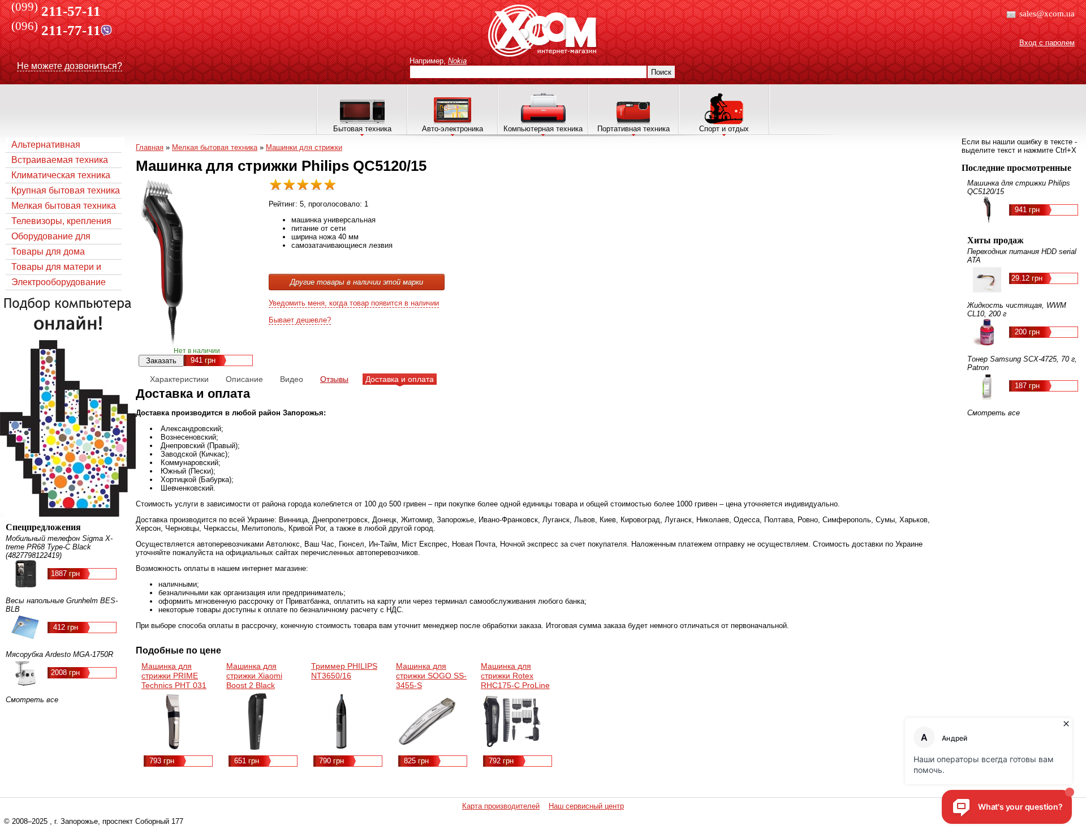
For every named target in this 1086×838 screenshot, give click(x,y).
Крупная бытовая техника (65, 190)
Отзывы (334, 379)
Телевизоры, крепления (61, 221)
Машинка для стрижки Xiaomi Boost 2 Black (254, 675)
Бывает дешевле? (300, 320)
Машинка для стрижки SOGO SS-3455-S (431, 675)
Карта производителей (501, 806)
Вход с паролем (1047, 42)
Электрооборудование (58, 282)
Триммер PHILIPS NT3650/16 (344, 670)
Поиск (661, 72)
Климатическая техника (60, 175)
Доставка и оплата (399, 379)
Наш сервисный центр (586, 806)
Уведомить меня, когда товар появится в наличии (354, 303)
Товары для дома (48, 251)
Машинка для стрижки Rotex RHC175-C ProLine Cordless (515, 680)
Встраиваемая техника (59, 160)
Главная (149, 147)
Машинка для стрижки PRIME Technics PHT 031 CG (173, 680)
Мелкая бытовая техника (63, 205)
